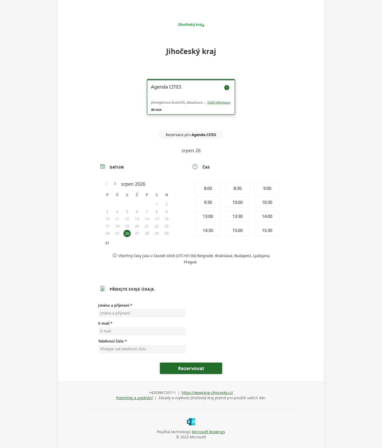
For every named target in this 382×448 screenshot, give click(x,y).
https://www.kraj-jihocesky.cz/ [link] (207, 392)
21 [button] (147, 226)
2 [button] (167, 204)
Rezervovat (191, 368)
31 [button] (107, 242)
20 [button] (137, 226)
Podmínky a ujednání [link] (134, 397)
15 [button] (157, 218)
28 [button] (147, 233)
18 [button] (117, 226)
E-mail (103, 323)
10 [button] (107, 218)
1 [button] (157, 204)
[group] (237, 210)
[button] (106, 184)
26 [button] (127, 233)
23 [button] (166, 226)
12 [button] (127, 218)
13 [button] (137, 218)
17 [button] (107, 226)
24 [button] (107, 233)
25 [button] (117, 233)
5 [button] (127, 211)
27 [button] (137, 233)
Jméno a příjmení (113, 305)
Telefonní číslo (111, 341)
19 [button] (127, 226)
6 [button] (137, 211)
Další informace (218, 102)
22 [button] (157, 226)
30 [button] (166, 233)
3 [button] (107, 211)
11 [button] (117, 218)
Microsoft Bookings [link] (208, 431)
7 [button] (147, 211)
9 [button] (167, 211)
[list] (191, 101)
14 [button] (147, 218)
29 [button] (157, 233)
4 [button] (117, 211)
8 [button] (157, 211)
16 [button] (166, 218)
